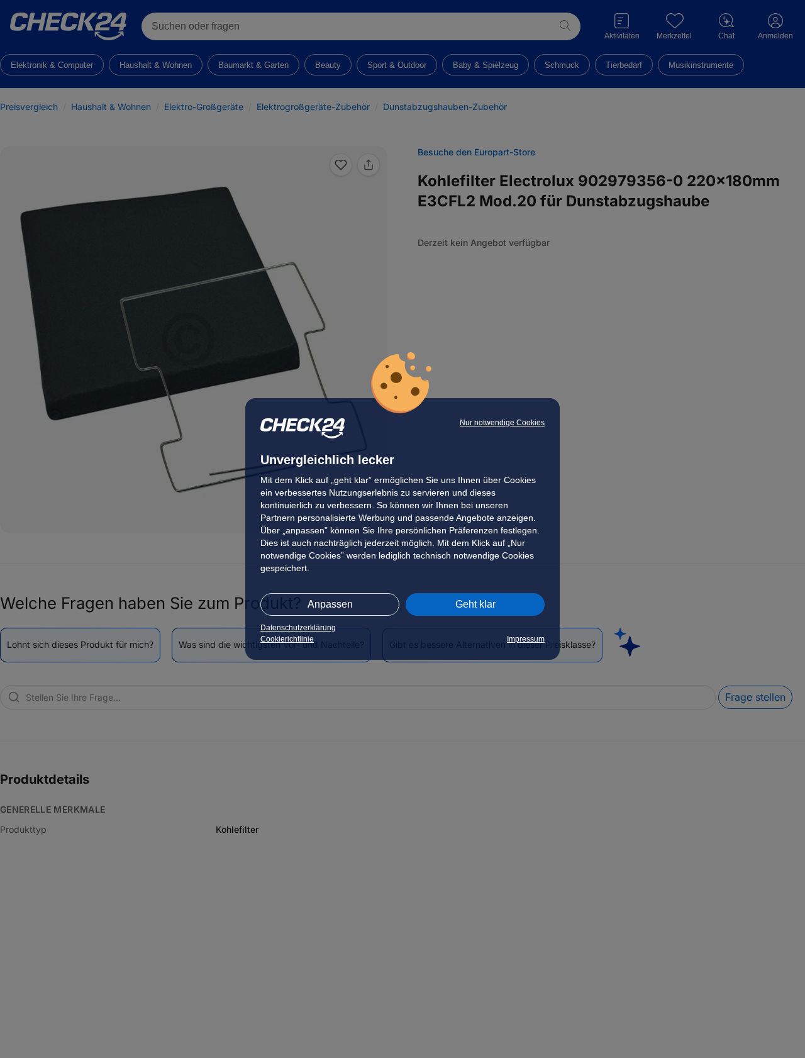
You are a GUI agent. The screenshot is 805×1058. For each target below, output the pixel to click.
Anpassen (330, 604)
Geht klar (475, 604)
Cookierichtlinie (287, 639)
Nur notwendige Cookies (502, 422)
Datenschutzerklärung (298, 627)
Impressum (526, 639)
